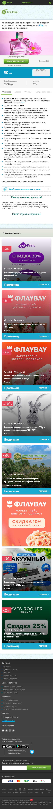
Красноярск (26, 2)
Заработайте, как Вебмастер (14, 689)
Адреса (18, 92)
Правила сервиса (9, 676)
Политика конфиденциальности (15, 709)
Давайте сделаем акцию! (12, 687)
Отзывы (27, 92)
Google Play (22, 746)
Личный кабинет (50, 2)
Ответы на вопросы (10, 679)
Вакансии (6, 673)
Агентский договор (10, 700)
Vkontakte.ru (6, 730)
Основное (6, 92)
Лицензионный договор (12, 703)
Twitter (10, 730)
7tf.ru (22, 102)
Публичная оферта (10, 706)
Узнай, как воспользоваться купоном (25, 189)
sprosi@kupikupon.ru (10, 717)
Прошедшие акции (10, 692)
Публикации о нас (10, 670)
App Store (8, 746)
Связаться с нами (8, 721)
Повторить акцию (16, 61)
